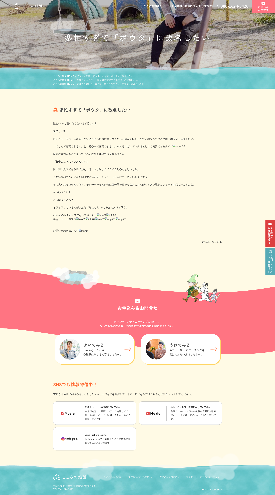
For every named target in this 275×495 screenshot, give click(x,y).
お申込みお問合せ (263, 8)
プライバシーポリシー (211, 477)
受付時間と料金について (186, 6)
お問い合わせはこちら (66, 230)
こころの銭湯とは (154, 6)
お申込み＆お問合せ (169, 477)
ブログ (208, 6)
